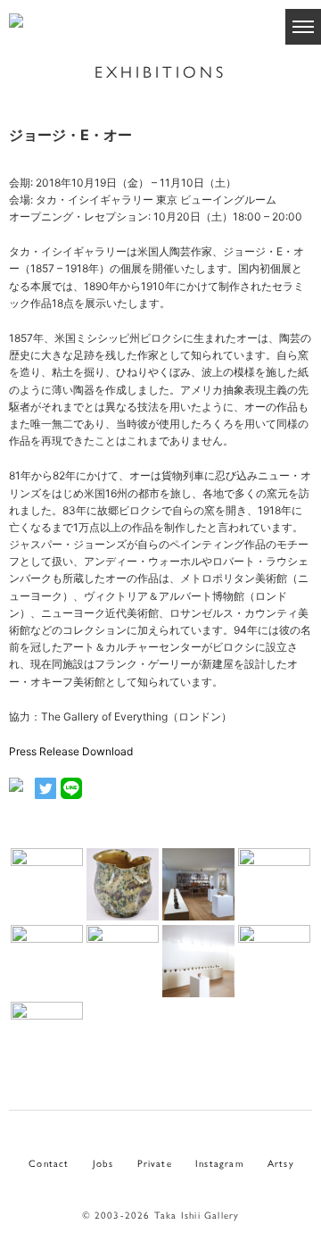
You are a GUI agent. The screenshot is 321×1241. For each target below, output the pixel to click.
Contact (49, 1162)
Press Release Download (71, 751)
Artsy (281, 1162)
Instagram (219, 1162)
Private (154, 1162)
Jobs (103, 1162)
